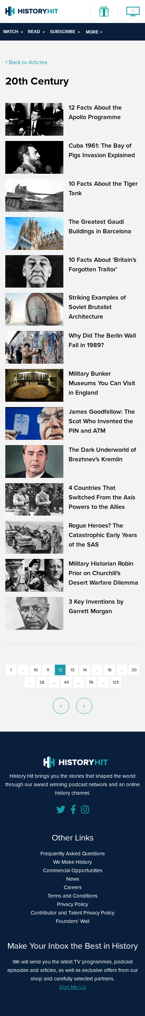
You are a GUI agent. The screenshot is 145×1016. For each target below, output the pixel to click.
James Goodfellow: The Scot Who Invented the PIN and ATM (102, 421)
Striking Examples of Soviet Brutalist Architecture (97, 307)
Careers (73, 887)
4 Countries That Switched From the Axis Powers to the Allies (102, 497)
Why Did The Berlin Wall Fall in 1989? (102, 340)
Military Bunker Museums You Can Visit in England (102, 383)
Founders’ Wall (72, 921)
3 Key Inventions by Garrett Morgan (96, 606)
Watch (10, 31)
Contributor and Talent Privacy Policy (72, 913)
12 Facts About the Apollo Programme (95, 112)
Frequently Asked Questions (72, 853)
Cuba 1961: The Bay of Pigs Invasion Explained (102, 150)
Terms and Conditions (72, 896)
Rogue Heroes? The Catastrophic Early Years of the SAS (103, 535)
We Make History (72, 862)
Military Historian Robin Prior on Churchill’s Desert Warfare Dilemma (103, 573)
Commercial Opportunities (72, 870)
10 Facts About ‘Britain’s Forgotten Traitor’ (103, 264)
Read (34, 31)
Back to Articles (27, 62)
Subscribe (62, 31)
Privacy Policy (72, 904)
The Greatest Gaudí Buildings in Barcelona (100, 226)
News (72, 879)
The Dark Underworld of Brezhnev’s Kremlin (102, 454)
